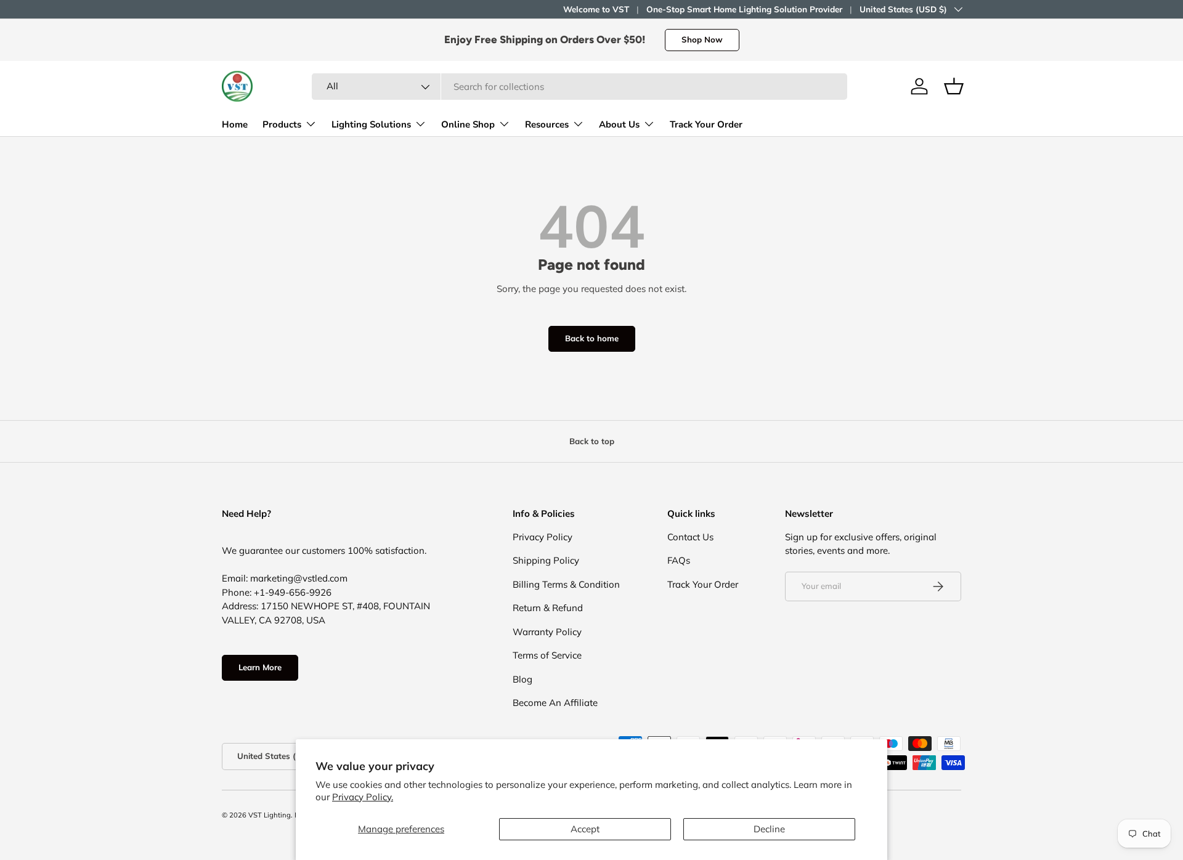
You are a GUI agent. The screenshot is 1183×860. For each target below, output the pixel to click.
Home (235, 124)
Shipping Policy (546, 560)
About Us (619, 124)
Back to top (591, 441)
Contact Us (690, 537)
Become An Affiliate (555, 702)
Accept (585, 829)
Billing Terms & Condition (566, 584)
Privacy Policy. (362, 797)
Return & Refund (548, 608)
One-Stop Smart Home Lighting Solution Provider (744, 9)
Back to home (592, 338)
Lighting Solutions (371, 124)
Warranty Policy (547, 632)
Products (281, 124)
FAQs (678, 560)
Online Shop (468, 124)
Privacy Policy (542, 537)
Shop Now (702, 39)
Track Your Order (706, 124)
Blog (522, 679)
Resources (547, 124)
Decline (769, 829)
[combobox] (579, 86)
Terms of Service (547, 655)
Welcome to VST (596, 9)
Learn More (260, 667)
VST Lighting (269, 815)
